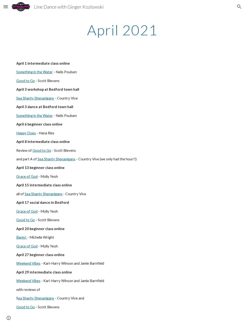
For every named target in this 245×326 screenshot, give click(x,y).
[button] (5, 6)
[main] (122, 30)
